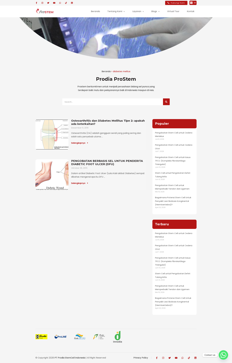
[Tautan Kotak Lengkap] (90, 134)
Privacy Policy (140, 357)
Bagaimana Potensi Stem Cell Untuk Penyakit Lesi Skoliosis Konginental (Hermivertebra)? (173, 201)
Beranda (106, 71)
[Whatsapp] (223, 355)
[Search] (166, 101)
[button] (123, 11)
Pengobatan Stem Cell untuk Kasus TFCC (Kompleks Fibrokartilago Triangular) (173, 161)
